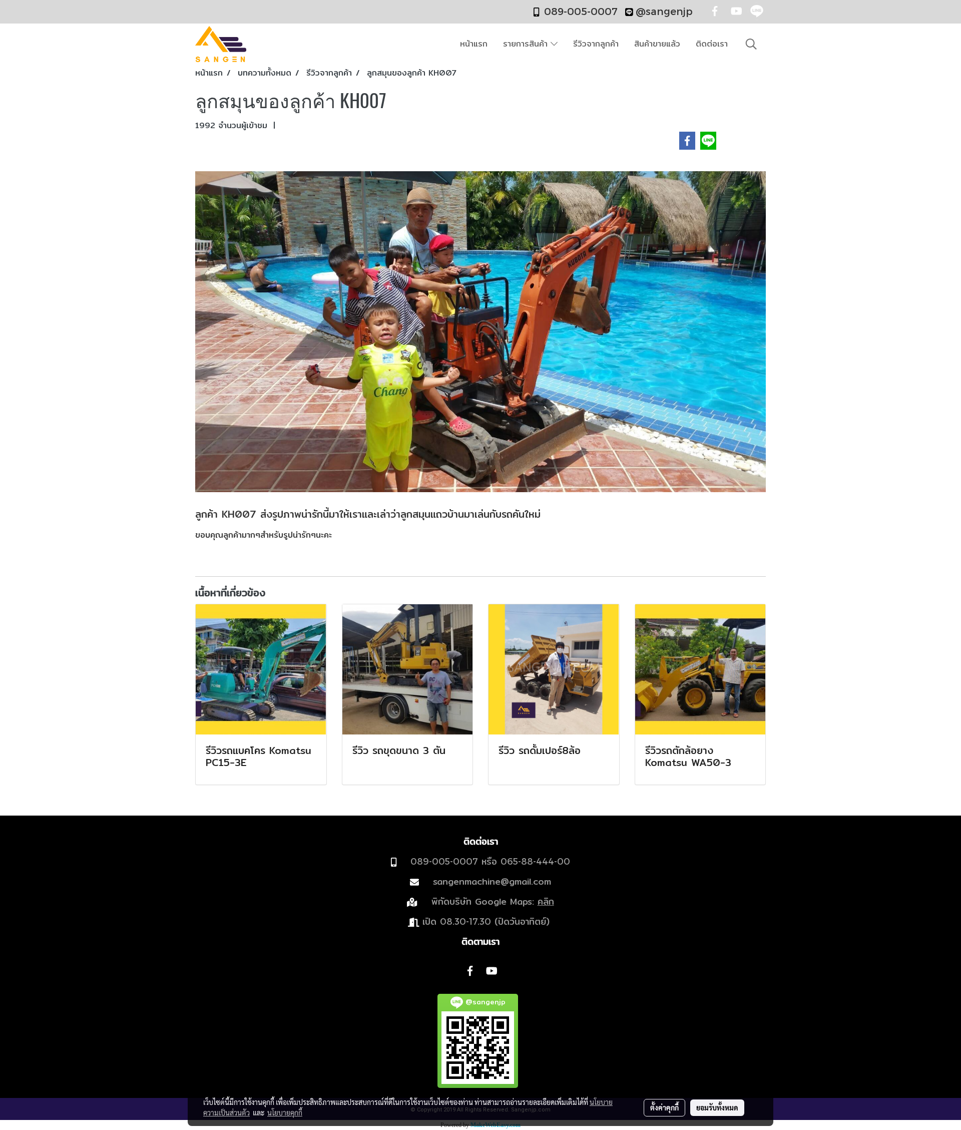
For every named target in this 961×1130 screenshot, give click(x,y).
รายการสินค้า (527, 44)
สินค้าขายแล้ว (657, 44)
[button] (751, 44)
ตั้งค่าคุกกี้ (664, 1107)
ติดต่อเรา (712, 44)
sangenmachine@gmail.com (492, 881)
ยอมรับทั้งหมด (717, 1107)
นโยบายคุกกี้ (284, 1112)
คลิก (546, 901)
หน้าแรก (474, 44)
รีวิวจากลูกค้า (596, 44)
